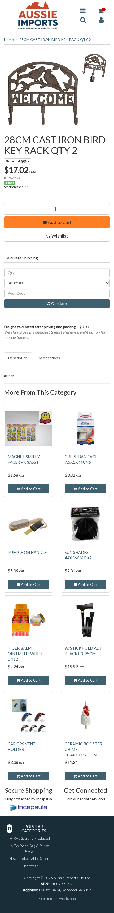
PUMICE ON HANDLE (27, 552)
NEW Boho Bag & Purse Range (30, 848)
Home (9, 39)
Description (18, 357)
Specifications (48, 357)
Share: (10, 161)
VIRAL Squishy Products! (30, 838)
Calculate (58, 303)
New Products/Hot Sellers (30, 858)
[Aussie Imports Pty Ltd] (38, 15)
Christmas (29, 866)
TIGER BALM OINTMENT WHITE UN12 (25, 653)
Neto (72, 898)
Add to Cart (59, 222)
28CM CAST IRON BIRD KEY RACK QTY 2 (55, 39)
